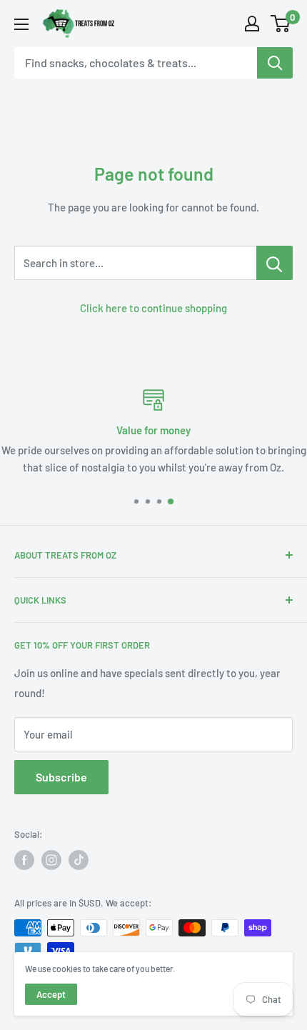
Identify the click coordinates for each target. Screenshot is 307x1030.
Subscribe (61, 777)
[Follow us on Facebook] (24, 860)
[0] (281, 23)
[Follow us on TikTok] (79, 860)
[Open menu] (21, 24)
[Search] (275, 63)
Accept (51, 994)
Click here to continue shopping (153, 307)
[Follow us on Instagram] (51, 860)
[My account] (252, 23)
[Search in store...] (274, 263)
